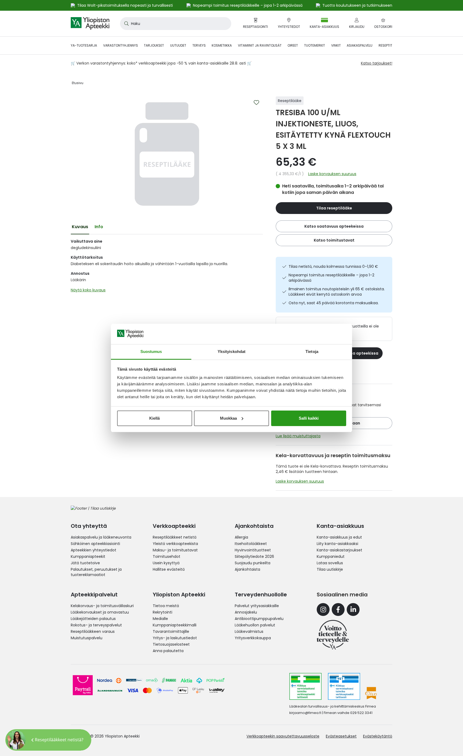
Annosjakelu (246, 612)
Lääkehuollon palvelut (255, 625)
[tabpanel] (167, 267)
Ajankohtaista (247, 569)
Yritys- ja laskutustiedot (175, 638)
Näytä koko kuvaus (88, 290)
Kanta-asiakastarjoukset (339, 550)
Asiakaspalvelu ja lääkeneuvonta (101, 537)
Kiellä (154, 418)
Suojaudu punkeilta (252, 563)
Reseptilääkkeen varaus (93, 631)
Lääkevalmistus (249, 631)
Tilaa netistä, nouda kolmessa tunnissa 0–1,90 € (333, 266)
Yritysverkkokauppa (253, 638)
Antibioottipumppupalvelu (259, 618)
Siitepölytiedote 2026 (254, 556)
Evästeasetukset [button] (341, 736)
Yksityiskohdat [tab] (231, 351)
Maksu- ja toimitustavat (175, 550)
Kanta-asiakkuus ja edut (339, 537)
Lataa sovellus (330, 563)
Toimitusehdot (166, 556)
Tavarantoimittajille (171, 631)
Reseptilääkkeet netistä (174, 537)
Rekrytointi (162, 612)
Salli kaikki (309, 418)
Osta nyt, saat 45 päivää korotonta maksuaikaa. (334, 303)
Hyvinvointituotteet (253, 550)
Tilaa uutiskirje (330, 569)
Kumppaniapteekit (88, 556)
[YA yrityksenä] (333, 634)
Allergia (241, 537)
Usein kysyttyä (166, 563)
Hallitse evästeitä (169, 569)
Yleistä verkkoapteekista (175, 543)
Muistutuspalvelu (86, 638)
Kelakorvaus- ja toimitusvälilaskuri (102, 605)
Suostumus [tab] (151, 351)
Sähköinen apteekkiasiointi (95, 543)
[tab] (80, 226)
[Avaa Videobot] (16, 740)
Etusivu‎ (77, 83)
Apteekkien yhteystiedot (93, 550)
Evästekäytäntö (377, 736)
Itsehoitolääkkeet (251, 543)
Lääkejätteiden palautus (93, 618)
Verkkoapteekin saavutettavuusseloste (283, 736)
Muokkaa (228, 418)
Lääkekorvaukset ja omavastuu (100, 612)
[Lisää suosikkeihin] (256, 102)
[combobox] (175, 23)
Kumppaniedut (331, 556)
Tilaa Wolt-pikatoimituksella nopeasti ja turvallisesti (125, 5)
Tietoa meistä (166, 605)
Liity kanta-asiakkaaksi (337, 543)
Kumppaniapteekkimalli (174, 625)
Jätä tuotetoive (85, 563)
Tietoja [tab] (311, 351)
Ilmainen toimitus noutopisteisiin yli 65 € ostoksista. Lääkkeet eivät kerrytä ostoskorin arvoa (337, 291)
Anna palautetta (168, 650)
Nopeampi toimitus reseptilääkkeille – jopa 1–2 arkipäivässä (331, 277)
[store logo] (90, 23)
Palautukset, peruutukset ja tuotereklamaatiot (96, 572)
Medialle (160, 618)
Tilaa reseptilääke (334, 208)
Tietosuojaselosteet (171, 644)
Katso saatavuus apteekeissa (334, 226)
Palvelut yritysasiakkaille (257, 605)
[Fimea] (305, 686)
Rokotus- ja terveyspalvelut (96, 625)
